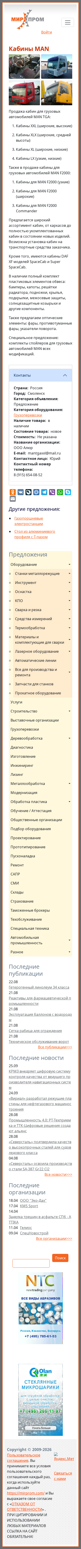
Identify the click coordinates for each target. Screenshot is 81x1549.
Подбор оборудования (31, 828)
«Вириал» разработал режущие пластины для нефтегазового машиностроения (40, 1104)
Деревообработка (27, 738)
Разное (17, 951)
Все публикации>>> (55, 1047)
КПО (19, 600)
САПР (15, 874)
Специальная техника (30, 928)
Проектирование (26, 837)
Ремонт (17, 865)
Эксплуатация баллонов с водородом (40, 1017)
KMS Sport (29, 1205)
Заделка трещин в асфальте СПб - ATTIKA (40, 1219)
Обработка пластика (29, 801)
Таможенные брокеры (30, 910)
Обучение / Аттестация (31, 810)
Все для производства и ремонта (36, 672)
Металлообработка (28, 783)
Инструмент (25, 582)
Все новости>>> (58, 1174)
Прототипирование (28, 846)
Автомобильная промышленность (27, 940)
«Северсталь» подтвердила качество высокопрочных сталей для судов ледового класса (40, 1147)
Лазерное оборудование (37, 651)
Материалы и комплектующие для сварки (39, 639)
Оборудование (24, 564)
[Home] (27, 21)
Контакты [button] (22, 375)
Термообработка (30, 627)
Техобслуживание (26, 919)
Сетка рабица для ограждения (35, 1030)
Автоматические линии (35, 660)
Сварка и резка (28, 609)
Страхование (22, 901)
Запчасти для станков (34, 683)
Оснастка (23, 591)
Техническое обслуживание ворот (39, 1041)
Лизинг (17, 774)
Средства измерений (33, 618)
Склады (17, 892)
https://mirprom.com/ (26, 1493)
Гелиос (26, 1227)
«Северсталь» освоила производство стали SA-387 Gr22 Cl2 (40, 1166)
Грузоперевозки (25, 729)
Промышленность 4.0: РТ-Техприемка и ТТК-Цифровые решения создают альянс (40, 1125)
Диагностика (22, 747)
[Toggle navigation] (67, 22)
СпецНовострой (34, 1233)
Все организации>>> (54, 1238)
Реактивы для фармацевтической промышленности (40, 1001)
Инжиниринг (22, 765)
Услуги (16, 702)
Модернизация (24, 792)
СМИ (15, 883)
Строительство (24, 711)
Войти (46, 32)
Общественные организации (36, 819)
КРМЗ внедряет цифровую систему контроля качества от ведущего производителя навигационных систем (40, 1079)
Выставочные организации (35, 720)
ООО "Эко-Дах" (33, 1200)
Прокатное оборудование (38, 693)
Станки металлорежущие (37, 573)
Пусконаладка (23, 855)
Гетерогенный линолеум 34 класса (39, 987)
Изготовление (23, 756)
